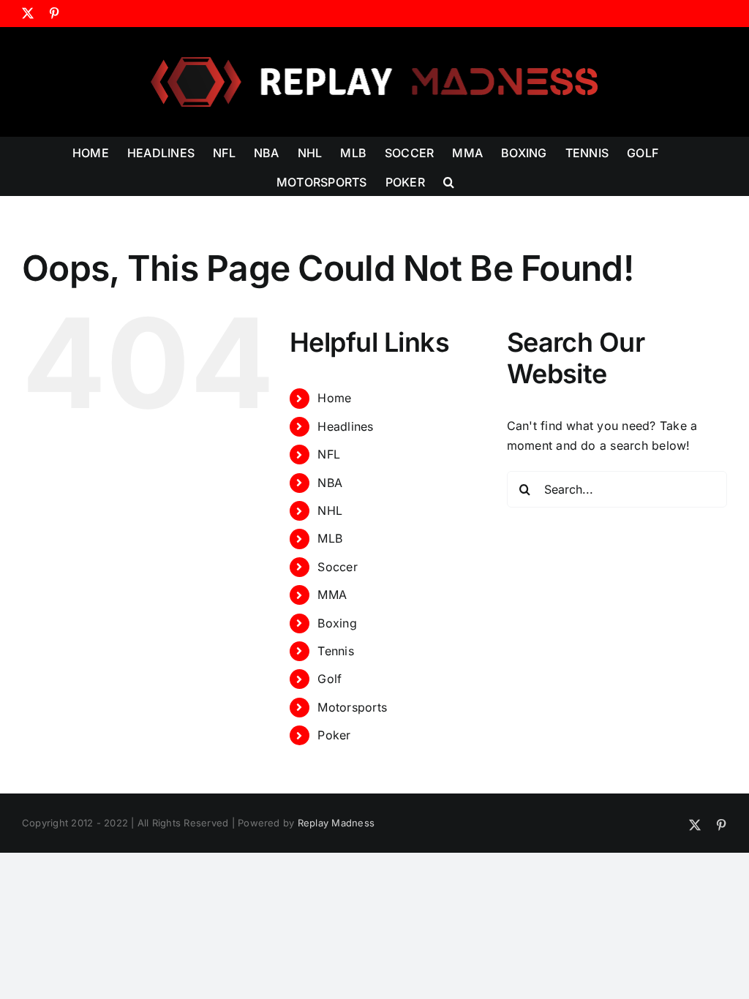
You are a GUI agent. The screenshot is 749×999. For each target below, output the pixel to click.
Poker (333, 735)
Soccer (337, 566)
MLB (329, 538)
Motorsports (352, 707)
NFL (328, 454)
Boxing (336, 623)
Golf (329, 678)
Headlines (345, 426)
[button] (448, 180)
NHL (329, 510)
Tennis (335, 651)
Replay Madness (336, 823)
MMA (332, 594)
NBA (329, 482)
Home (334, 398)
